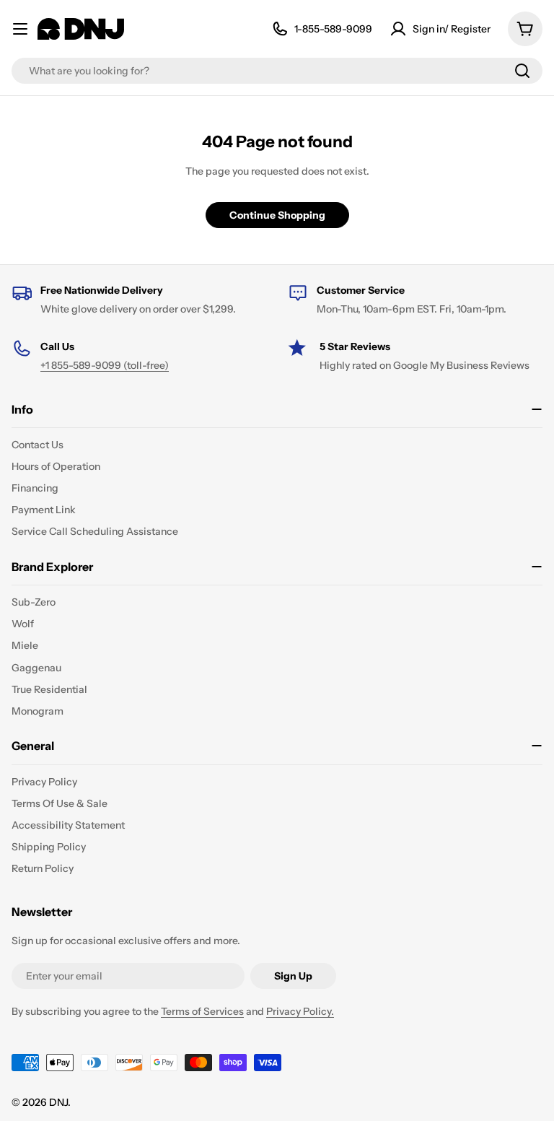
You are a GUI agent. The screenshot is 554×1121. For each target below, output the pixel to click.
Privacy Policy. (300, 1011)
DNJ (58, 1102)
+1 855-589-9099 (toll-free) (104, 365)
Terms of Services (202, 1011)
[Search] (522, 70)
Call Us (57, 346)
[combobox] (277, 71)
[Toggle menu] (20, 29)
